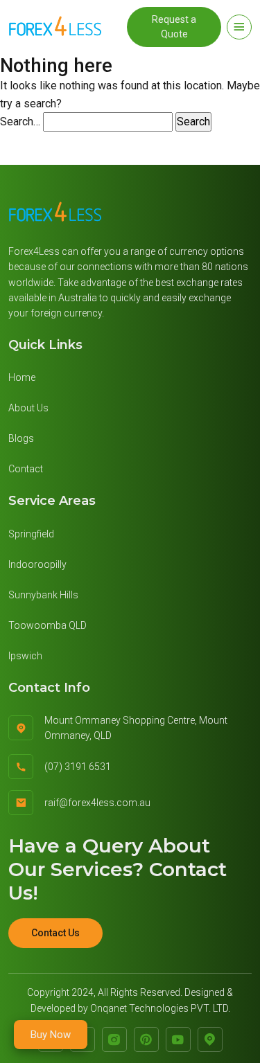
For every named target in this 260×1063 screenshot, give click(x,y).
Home (21, 377)
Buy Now (51, 1034)
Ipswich (25, 655)
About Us (28, 407)
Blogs (21, 438)
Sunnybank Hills (43, 594)
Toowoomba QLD (47, 625)
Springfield (31, 533)
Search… (20, 121)
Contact (25, 468)
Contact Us (55, 932)
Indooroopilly (37, 564)
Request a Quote (174, 26)
